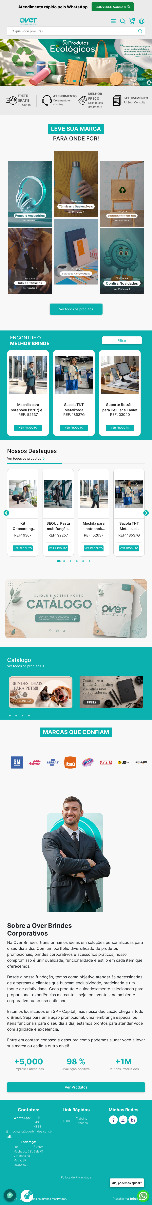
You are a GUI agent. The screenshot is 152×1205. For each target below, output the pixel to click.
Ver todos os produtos (76, 309)
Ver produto (28, 427)
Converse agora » (111, 7)
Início (66, 1121)
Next (146, 512)
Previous (6, 512)
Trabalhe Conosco (81, 1121)
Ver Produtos (76, 1087)
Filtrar (122, 340)
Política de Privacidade (76, 1177)
